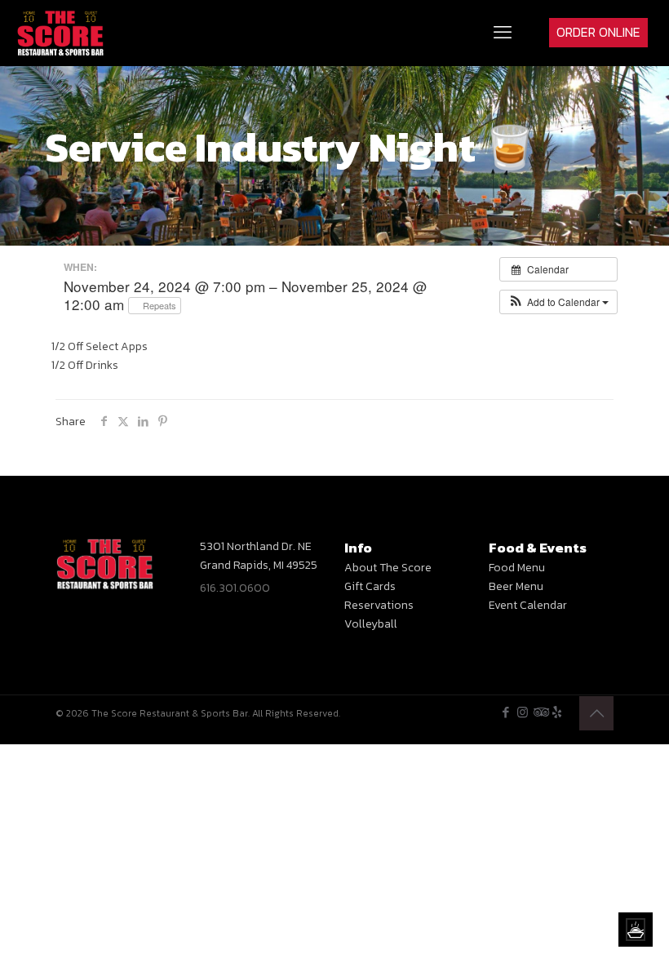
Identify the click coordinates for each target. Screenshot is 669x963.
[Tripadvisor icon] (540, 712)
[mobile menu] (502, 33)
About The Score (388, 567)
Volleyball (370, 623)
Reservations (379, 605)
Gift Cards (370, 586)
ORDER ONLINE (598, 32)
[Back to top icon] (596, 713)
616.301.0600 (235, 588)
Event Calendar (528, 605)
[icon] (557, 712)
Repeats (158, 305)
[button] (558, 302)
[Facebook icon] (505, 712)
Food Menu (517, 567)
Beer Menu (516, 586)
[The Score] (60, 32)
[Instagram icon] (522, 712)
